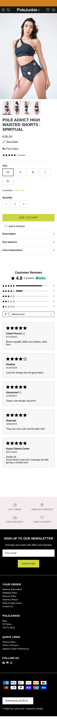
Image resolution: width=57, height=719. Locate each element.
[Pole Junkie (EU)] (28, 9)
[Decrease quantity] (6, 204)
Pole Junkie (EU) (16, 709)
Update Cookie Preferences (15, 649)
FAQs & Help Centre (12, 603)
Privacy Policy (9, 642)
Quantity (7, 197)
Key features (9, 242)
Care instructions (12, 250)
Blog (4, 621)
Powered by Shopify (34, 709)
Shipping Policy (9, 592)
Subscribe (28, 563)
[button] (28, 285)
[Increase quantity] (23, 204)
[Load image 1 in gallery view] (28, 56)
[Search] (10, 9)
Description (9, 233)
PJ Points (6, 624)
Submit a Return (10, 599)
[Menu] (3, 9)
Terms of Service (10, 645)
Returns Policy (9, 596)
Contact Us (7, 606)
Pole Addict (12, 148)
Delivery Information (12, 589)
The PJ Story (8, 627)
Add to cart (28, 217)
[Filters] (5, 314)
